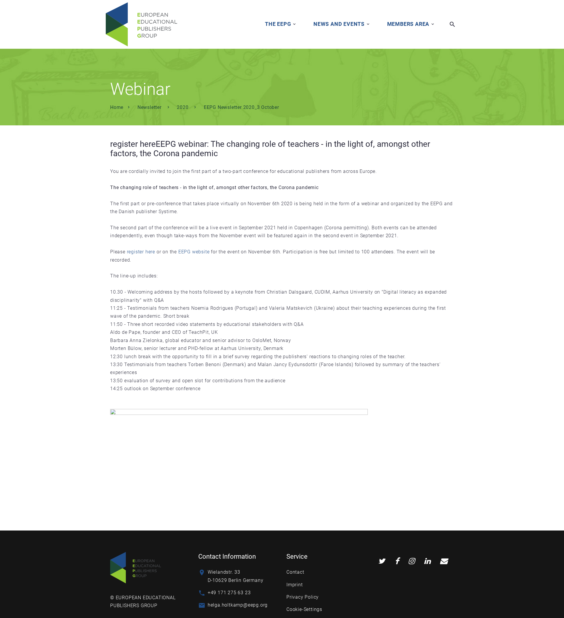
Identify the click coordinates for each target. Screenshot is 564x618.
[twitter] (381, 561)
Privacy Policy (302, 597)
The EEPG (278, 24)
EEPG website (194, 252)
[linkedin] (427, 561)
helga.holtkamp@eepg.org (238, 605)
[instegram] (411, 561)
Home (116, 107)
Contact (295, 572)
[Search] (452, 24)
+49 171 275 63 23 (229, 592)
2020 (183, 107)
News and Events (339, 24)
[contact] (444, 561)
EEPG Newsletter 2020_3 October (241, 107)
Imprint (294, 584)
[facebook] (397, 561)
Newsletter (150, 107)
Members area (408, 24)
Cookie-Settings (304, 609)
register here (133, 144)
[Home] (135, 567)
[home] (141, 24)
